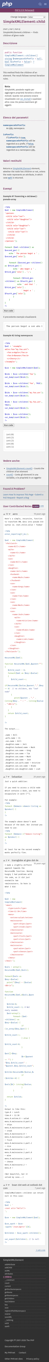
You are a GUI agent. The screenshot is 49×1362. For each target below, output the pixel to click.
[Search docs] (40, 4)
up (4, 514)
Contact (22, 1352)
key (6, 1305)
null (39, 58)
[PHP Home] (7, 4)
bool (7, 62)
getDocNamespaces (13, 1289)
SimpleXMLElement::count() (19, 468)
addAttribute (10, 1265)
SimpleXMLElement (14, 65)
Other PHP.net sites (14, 1359)
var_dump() (25, 99)
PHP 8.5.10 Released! (24, 10)
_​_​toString (9, 1320)
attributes (9, 1274)
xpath (7, 1326)
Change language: (19, 17)
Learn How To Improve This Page (18, 494)
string (8, 58)
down (9, 514)
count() (9, 474)
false (27, 62)
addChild (8, 1268)
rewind (7, 1314)
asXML (7, 1271)
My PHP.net (10, 1352)
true (23, 138)
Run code (8, 311)
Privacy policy (32, 1359)
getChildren (9, 1298)
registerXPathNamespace (15, 1311)
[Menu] (45, 4)
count (7, 1283)
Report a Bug (23, 497)
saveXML (8, 1317)
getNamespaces (11, 1295)
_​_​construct (9, 1280)
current (8, 1286)
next (6, 1308)
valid (7, 1323)
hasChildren (10, 1302)
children (8, 1277)
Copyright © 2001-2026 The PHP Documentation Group (19, 1343)
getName (8, 1292)
